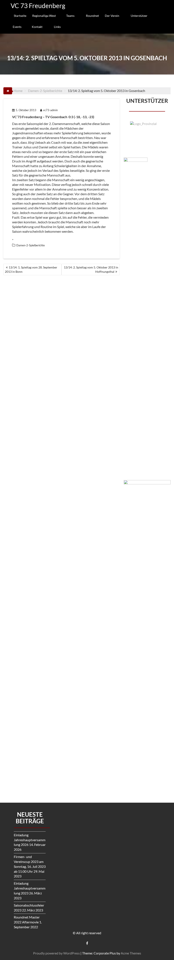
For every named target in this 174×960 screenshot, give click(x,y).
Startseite (20, 15)
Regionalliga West (44, 15)
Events (17, 27)
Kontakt (37, 27)
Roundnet (92, 15)
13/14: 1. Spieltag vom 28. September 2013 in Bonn (31, 269)
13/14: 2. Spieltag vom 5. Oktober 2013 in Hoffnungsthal (91, 269)
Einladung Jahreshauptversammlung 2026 (29, 840)
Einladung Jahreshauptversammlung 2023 (29, 888)
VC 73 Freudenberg (38, 5)
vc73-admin (50, 110)
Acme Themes (131, 953)
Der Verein (112, 15)
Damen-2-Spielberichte (30, 245)
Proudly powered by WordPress (56, 953)
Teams (70, 15)
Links (57, 27)
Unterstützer (139, 15)
